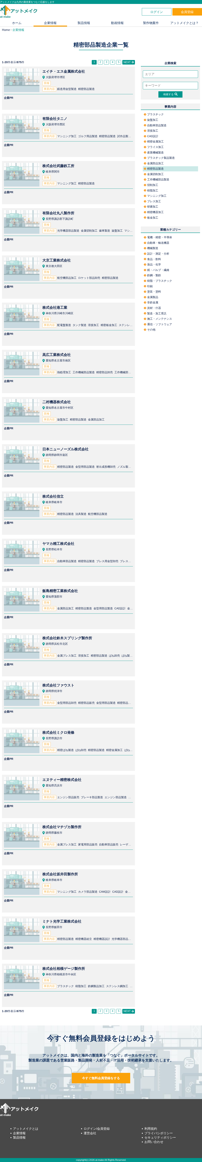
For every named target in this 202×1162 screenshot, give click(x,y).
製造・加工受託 (156, 313)
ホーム (17, 23)
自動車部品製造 (156, 125)
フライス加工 (155, 147)
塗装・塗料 (154, 291)
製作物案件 (151, 23)
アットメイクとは (25, 1128)
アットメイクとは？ (184, 23)
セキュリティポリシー (160, 1137)
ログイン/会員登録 (97, 1128)
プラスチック (155, 114)
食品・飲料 (154, 259)
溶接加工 (152, 130)
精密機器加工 (155, 212)
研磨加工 (152, 206)
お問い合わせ (153, 1142)
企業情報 (50, 23)
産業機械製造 (155, 152)
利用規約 (150, 1128)
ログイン (156, 12)
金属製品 (152, 297)
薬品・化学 (154, 264)
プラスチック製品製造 (161, 157)
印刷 (150, 286)
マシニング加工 (156, 195)
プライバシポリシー (158, 1133)
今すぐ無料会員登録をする (101, 1078)
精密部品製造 (155, 168)
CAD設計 (152, 136)
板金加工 (152, 217)
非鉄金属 (152, 302)
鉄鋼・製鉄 (154, 275)
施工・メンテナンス (159, 318)
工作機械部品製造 (158, 179)
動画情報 (117, 23)
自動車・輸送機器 (158, 242)
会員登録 (187, 12)
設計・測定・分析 (158, 253)
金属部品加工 (155, 163)
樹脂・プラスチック (159, 280)
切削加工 (152, 185)
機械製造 (152, 248)
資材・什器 (154, 307)
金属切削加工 (155, 174)
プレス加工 (154, 201)
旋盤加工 (152, 119)
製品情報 (84, 23)
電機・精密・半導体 (159, 237)
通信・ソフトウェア (159, 324)
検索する (168, 94)
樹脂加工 (152, 190)
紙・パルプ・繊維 (158, 270)
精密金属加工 (155, 141)
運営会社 (90, 1133)
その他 (151, 329)
